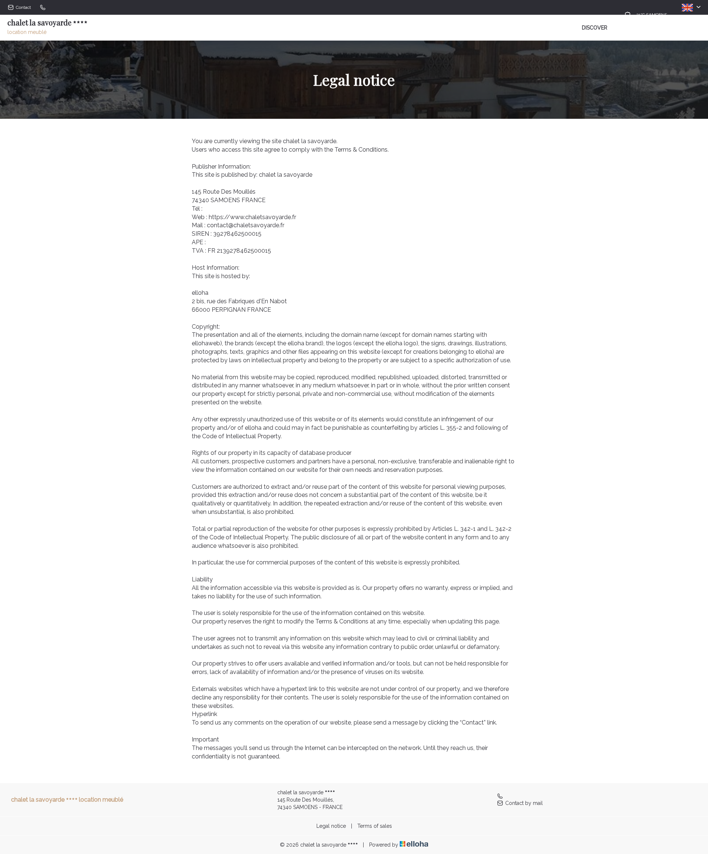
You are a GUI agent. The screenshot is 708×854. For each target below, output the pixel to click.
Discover (594, 28)
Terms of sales (374, 826)
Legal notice (331, 826)
